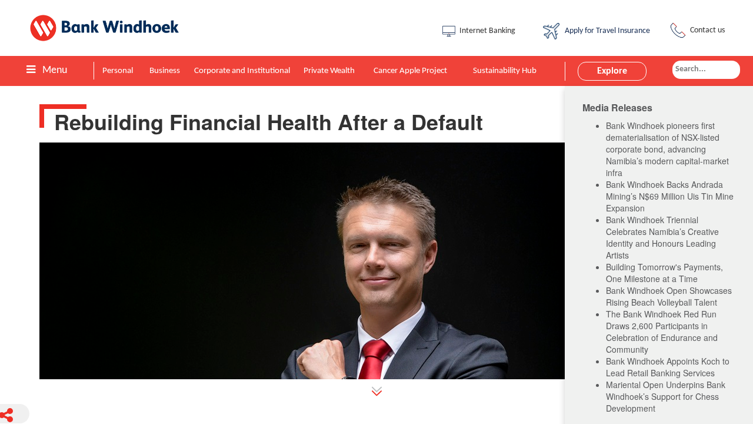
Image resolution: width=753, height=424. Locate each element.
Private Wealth (329, 71)
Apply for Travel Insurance (605, 30)
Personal (117, 71)
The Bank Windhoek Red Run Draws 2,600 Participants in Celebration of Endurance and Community (662, 331)
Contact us (707, 30)
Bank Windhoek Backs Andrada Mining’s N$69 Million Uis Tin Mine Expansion (670, 196)
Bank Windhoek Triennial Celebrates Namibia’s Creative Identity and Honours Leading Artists (662, 237)
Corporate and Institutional (242, 71)
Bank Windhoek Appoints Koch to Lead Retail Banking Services (667, 367)
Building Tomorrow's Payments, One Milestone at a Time (664, 272)
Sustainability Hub (505, 71)
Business (164, 71)
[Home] (113, 28)
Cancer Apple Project (410, 71)
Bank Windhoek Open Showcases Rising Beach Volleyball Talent (669, 296)
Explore (612, 71)
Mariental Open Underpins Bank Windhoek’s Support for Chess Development (665, 396)
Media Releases (617, 107)
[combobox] (706, 70)
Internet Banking (487, 30)
